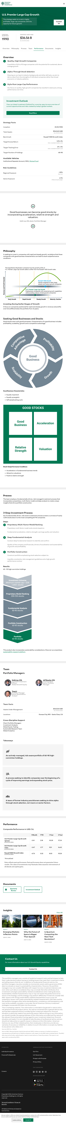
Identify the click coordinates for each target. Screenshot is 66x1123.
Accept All (28, 1120)
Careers (4, 1071)
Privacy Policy (37, 1062)
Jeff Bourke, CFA (49, 680)
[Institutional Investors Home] (6, 3)
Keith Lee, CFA (17, 680)
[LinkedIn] (39, 1071)
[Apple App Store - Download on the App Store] (38, 1080)
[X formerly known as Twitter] (36, 1071)
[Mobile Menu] (64, 3)
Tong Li (14, 691)
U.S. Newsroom (37, 1055)
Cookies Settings (16, 1120)
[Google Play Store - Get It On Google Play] (38, 1084)
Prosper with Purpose (39, 1058)
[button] (59, 22)
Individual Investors (8, 1051)
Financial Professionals (9, 1055)
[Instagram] (42, 1071)
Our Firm (35, 1051)
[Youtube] (46, 1071)
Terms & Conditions (8, 1102)
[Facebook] (33, 1071)
